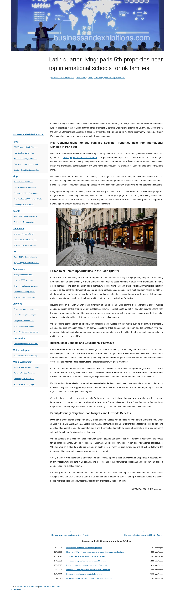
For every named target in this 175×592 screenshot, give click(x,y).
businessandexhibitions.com (62, 78)
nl (25, 589)
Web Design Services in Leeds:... (27, 367)
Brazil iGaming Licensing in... (25, 315)
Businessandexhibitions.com (27, 587)
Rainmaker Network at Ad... (25, 222)
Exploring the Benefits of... (24, 234)
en (15, 589)
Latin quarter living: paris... (24, 292)
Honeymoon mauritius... (23, 274)
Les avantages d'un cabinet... (26, 187)
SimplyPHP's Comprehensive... (26, 257)
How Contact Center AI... (24, 153)
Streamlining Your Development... (27, 193)
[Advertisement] (106, 99)
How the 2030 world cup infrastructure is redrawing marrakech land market (96, 552)
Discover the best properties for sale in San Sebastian (88, 570)
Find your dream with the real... (26, 164)
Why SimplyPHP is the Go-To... (26, 263)
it (23, 589)
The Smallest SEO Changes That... (28, 199)
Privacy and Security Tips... (25, 384)
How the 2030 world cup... (24, 280)
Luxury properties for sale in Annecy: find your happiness (89, 578)
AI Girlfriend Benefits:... (23, 182)
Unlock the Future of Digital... (25, 239)
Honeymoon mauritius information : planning (84, 548)
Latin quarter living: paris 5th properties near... (106, 78)
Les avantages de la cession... (26, 344)
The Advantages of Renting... (25, 245)
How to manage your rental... (25, 159)
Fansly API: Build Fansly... (24, 373)
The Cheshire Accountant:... (25, 326)
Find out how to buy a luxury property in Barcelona (86, 565)
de (11, 589)
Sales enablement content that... (27, 309)
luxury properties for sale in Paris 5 (80, 157)
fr (20, 589)
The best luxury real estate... (25, 297)
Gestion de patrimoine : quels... (26, 170)
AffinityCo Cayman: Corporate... (27, 332)
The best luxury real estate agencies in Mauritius (70, 535)
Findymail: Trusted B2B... (24, 321)
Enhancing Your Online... (24, 379)
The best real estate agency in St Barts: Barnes (143, 535)
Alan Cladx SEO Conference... (26, 216)
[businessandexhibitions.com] (87, 25)
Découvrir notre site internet (49, 587)
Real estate (81, 78)
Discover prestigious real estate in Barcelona (84, 574)
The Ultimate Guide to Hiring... (26, 355)
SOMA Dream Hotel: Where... (26, 147)
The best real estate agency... (26, 286)
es (18, 589)
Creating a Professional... (24, 204)
